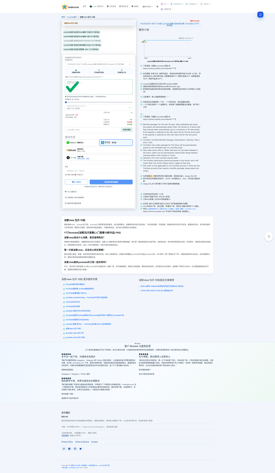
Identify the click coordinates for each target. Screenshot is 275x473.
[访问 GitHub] (75, 448)
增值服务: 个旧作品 (72, 99)
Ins (165, 4)
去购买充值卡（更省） (83, 159)
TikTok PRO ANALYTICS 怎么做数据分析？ (157, 290)
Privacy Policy (67, 442)
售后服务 (65, 435)
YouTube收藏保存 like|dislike (77, 320)
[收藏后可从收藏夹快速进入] (260, 15)
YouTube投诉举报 (73, 306)
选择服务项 (69, 60)
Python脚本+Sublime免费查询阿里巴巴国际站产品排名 (162, 286)
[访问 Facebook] (69, 448)
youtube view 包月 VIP (75, 333)
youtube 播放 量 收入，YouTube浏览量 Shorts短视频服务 (88, 324)
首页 (63, 17)
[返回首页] (70, 6)
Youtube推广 (72, 17)
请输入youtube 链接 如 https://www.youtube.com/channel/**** (84, 77)
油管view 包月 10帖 (73, 328)
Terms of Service (82, 442)
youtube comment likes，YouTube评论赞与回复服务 (87, 297)
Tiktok (206, 4)
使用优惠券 (127, 130)
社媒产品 (166, 9)
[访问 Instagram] (63, 448)
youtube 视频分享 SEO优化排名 (78, 311)
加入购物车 (77, 182)
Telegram (192, 4)
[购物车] (269, 236)
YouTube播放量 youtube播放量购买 (80, 289)
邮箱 (66, 166)
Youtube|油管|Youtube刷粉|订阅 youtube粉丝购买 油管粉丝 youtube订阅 (95, 315)
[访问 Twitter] (80, 448)
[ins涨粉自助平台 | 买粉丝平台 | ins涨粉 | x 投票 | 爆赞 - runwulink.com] (171, 209)
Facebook (177, 4)
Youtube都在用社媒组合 (75, 284)
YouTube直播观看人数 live (76, 293)
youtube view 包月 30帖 (75, 337)
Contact (94, 442)
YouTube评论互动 (73, 302)
